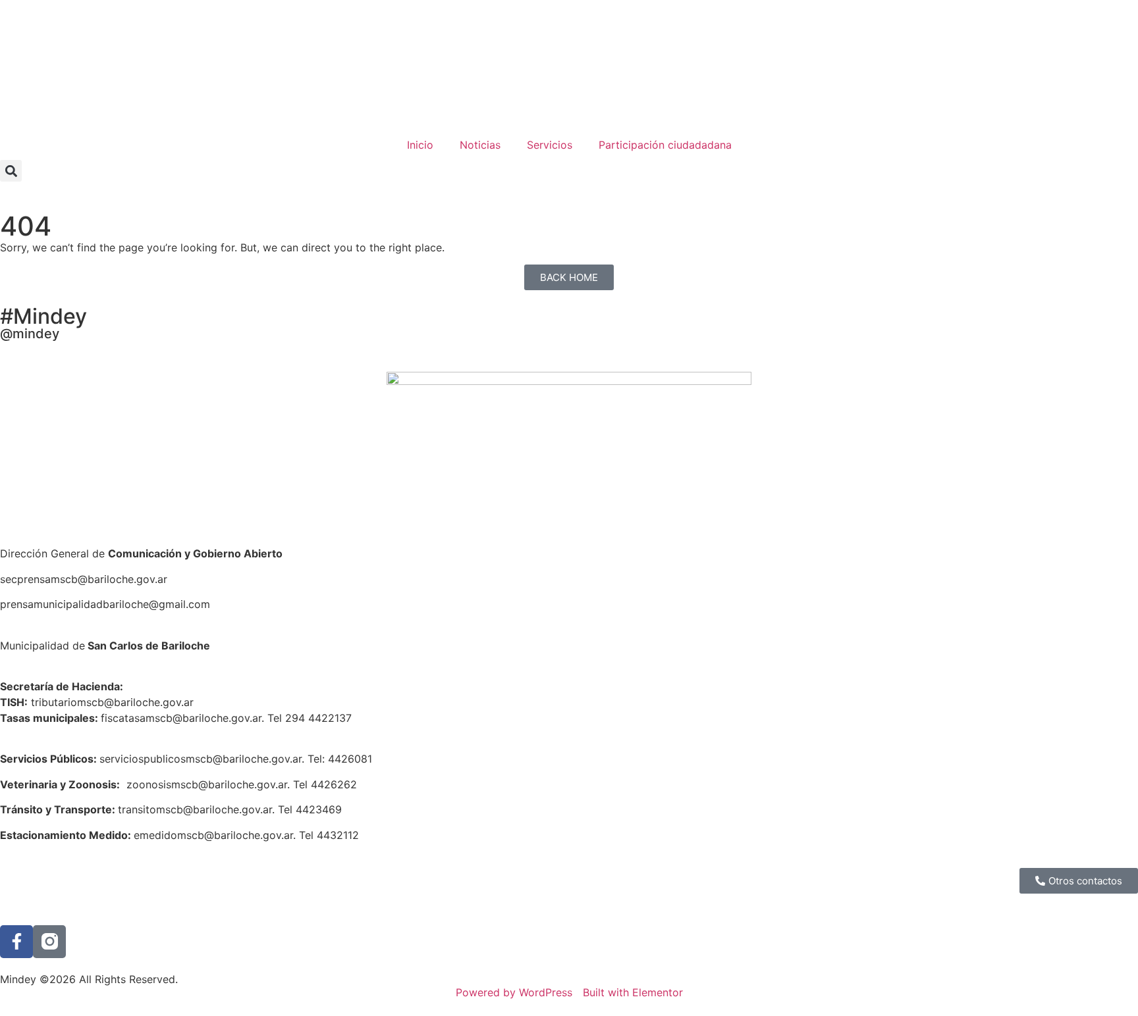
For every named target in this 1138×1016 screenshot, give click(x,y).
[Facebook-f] (16, 941)
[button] (11, 171)
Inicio (420, 144)
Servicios (549, 144)
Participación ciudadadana (665, 144)
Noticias (480, 144)
